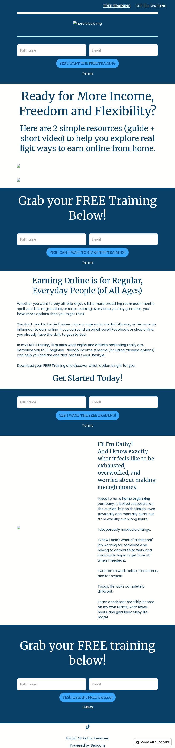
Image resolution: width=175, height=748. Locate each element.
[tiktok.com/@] (87, 727)
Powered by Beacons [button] (87, 745)
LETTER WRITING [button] (151, 6)
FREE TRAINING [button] (116, 6)
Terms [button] (87, 73)
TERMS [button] (87, 707)
